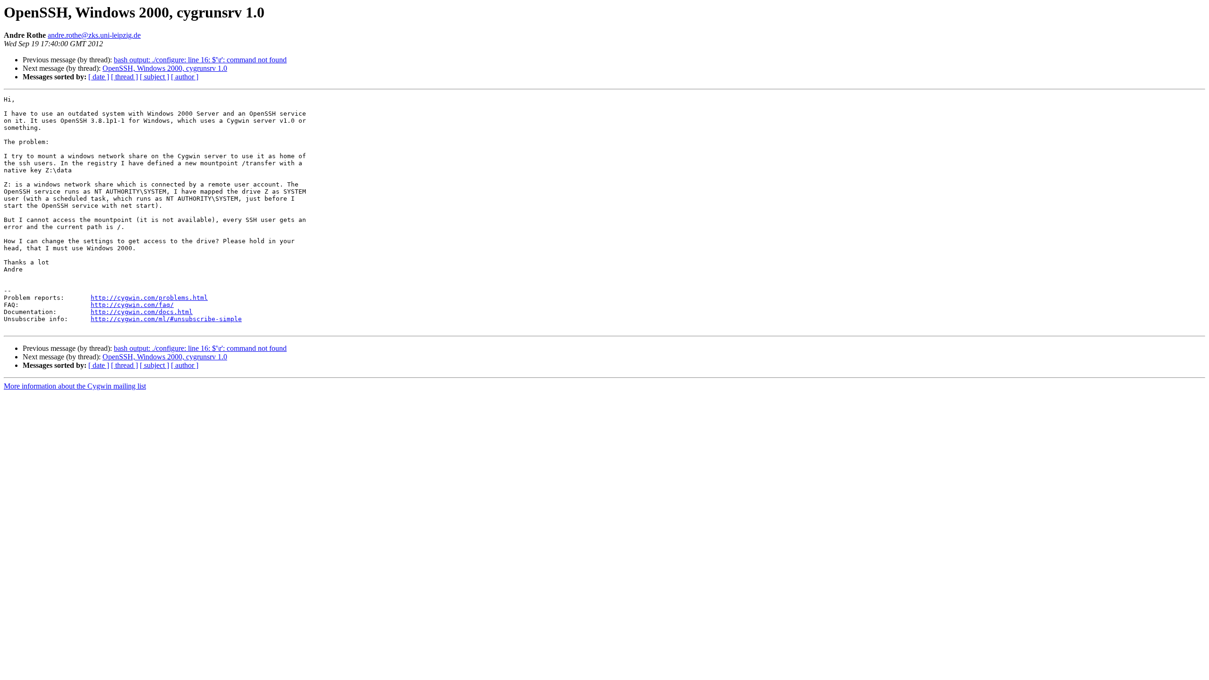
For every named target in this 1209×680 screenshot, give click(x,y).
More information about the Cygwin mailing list (75, 386)
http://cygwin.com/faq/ (132, 304)
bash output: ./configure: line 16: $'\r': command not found (200, 60)
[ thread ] (124, 77)
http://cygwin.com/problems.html (149, 297)
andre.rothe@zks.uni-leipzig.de (94, 35)
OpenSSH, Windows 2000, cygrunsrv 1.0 (164, 68)
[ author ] (184, 77)
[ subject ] (154, 77)
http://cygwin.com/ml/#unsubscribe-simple (166, 319)
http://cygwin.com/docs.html (142, 311)
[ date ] (98, 77)
